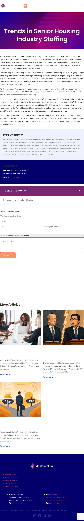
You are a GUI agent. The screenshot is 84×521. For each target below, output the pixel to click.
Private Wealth (11, 480)
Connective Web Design (57, 510)
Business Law (10, 474)
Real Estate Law (11, 486)
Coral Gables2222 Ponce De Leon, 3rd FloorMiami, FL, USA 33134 (58, 497)
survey (74, 57)
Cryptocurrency (11, 483)
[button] (80, 190)
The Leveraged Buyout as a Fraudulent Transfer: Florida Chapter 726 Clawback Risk (20, 349)
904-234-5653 (14, 178)
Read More (5, 374)
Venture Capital (11, 477)
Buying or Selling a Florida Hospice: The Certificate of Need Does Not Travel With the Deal (20, 421)
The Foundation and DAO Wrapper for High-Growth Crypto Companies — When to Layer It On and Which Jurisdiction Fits (62, 351)
